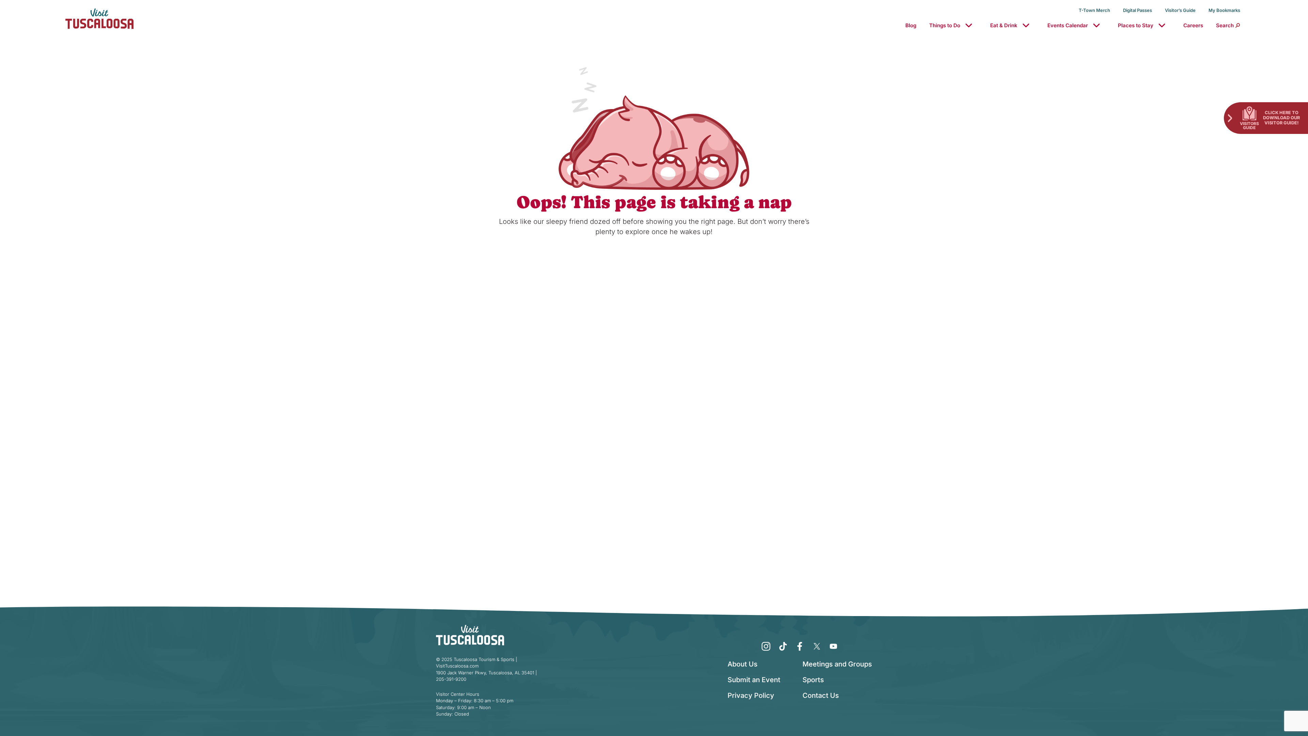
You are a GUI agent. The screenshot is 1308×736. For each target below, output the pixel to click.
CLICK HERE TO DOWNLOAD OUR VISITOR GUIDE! (1281, 117)
